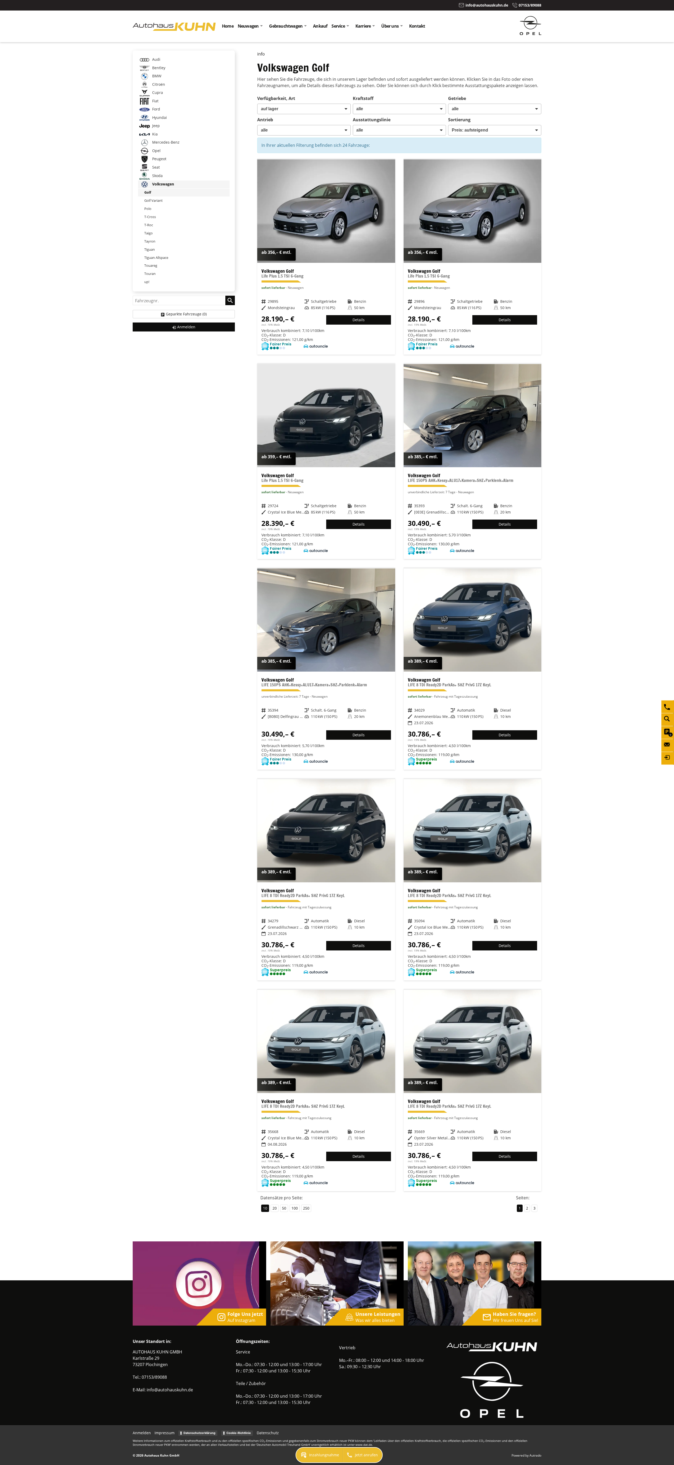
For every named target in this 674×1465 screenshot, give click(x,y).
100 (294, 1208)
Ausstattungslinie (371, 120)
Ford (155, 109)
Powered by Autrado (526, 1455)
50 (284, 1208)
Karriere (363, 26)
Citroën (158, 84)
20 (274, 1208)
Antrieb (265, 120)
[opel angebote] (530, 33)
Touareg (150, 265)
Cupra (157, 92)
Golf (147, 192)
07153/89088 (154, 1377)
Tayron (149, 241)
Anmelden (142, 1432)
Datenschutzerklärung (199, 1433)
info (261, 54)
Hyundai (159, 117)
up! (146, 281)
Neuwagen (248, 26)
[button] (319, 1455)
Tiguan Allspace (156, 257)
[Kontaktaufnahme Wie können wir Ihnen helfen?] (667, 745)
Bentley (158, 67)
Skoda (157, 175)
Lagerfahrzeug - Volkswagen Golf (326, 256)
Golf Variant (153, 200)
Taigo (148, 233)
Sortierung (459, 120)
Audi (155, 59)
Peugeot (158, 158)
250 (306, 1208)
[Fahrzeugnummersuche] (667, 719)
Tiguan (149, 249)
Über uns (390, 26)
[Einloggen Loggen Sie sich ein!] (667, 758)
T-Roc (148, 225)
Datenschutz (268, 1432)
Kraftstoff (363, 98)
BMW (156, 75)
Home (228, 26)
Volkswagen (162, 184)
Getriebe (457, 98)
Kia (154, 134)
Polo (147, 208)
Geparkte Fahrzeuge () (186, 313)
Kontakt (417, 26)
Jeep (155, 125)
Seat (155, 167)
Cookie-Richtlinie (238, 1433)
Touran (150, 273)
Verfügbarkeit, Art (276, 98)
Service (338, 26)
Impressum (165, 1432)
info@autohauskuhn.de (170, 1390)
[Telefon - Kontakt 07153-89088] (667, 706)
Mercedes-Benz (165, 142)
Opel (156, 150)
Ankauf (320, 26)
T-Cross (150, 216)
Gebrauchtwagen (286, 26)
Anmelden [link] (186, 326)
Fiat (154, 100)
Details (359, 319)
